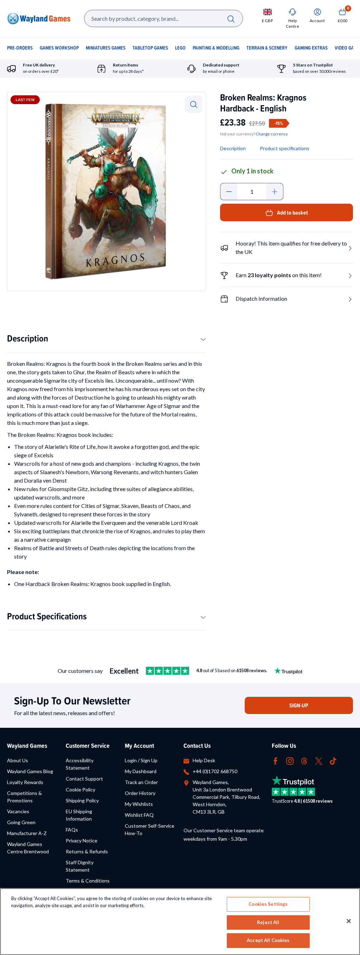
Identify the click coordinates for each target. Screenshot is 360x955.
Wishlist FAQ (139, 815)
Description (27, 338)
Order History (140, 793)
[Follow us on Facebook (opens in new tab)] (275, 760)
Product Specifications (47, 616)
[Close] (348, 921)
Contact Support (84, 779)
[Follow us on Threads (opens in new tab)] (304, 760)
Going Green (21, 822)
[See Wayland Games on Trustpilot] (167, 671)
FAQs (72, 830)
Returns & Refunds (87, 851)
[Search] (230, 18)
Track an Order (141, 782)
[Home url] (38, 18)
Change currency (272, 134)
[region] (180, 921)
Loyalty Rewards (25, 782)
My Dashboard (140, 771)
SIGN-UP (298, 705)
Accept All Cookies (268, 940)
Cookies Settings (268, 904)
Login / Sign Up (141, 760)
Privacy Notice (81, 840)
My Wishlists (139, 804)
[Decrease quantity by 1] (228, 191)
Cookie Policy (80, 789)
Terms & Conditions (88, 881)
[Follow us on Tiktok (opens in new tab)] (333, 760)
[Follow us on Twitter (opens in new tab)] (318, 760)
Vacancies (18, 811)
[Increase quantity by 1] (274, 191)
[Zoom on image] (193, 104)
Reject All (268, 922)
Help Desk (204, 760)
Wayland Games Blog (30, 771)
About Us (17, 760)
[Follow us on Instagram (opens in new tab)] (290, 760)
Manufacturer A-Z (27, 833)
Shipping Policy (82, 800)
